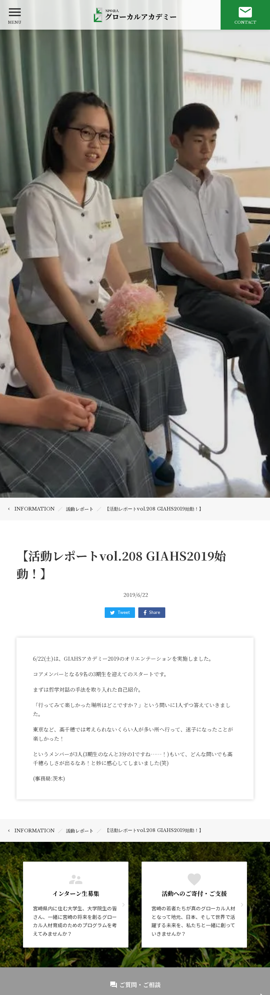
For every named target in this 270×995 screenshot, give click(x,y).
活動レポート (80, 509)
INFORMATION (34, 509)
